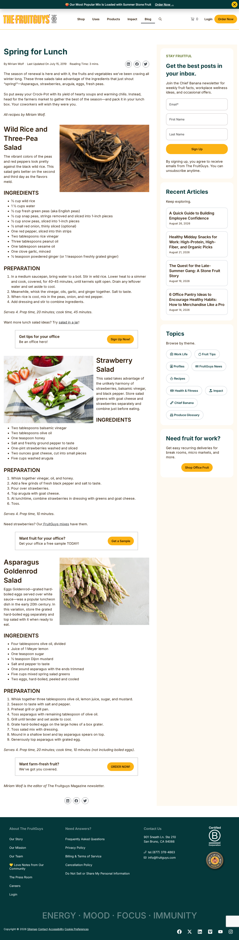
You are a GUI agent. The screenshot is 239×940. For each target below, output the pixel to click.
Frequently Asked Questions (85, 839)
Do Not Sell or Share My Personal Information (97, 873)
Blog (148, 19)
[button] (128, 64)
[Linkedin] (199, 931)
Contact (43, 929)
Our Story (16, 839)
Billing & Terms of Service (83, 856)
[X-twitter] (189, 931)
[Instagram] (230, 931)
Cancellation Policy (78, 865)
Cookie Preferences (77, 929)
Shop (81, 19)
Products (113, 19)
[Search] (160, 19)
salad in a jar (68, 322)
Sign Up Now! (120, 339)
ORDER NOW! (120, 767)
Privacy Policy (75, 847)
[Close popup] (235, 4)
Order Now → (164, 4)
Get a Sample (120, 541)
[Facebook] (179, 931)
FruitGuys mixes (55, 524)
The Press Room (20, 877)
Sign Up (197, 149)
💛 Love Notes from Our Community (26, 866)
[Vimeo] (210, 931)
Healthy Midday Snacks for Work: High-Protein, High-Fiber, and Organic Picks (193, 242)
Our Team (16, 856)
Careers (14, 886)
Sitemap (32, 929)
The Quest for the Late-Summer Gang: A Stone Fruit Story (194, 270)
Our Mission (17, 847)
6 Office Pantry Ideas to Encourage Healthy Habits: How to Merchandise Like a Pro (196, 299)
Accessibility (56, 929)
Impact (132, 19)
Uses (96, 19)
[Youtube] (220, 931)
